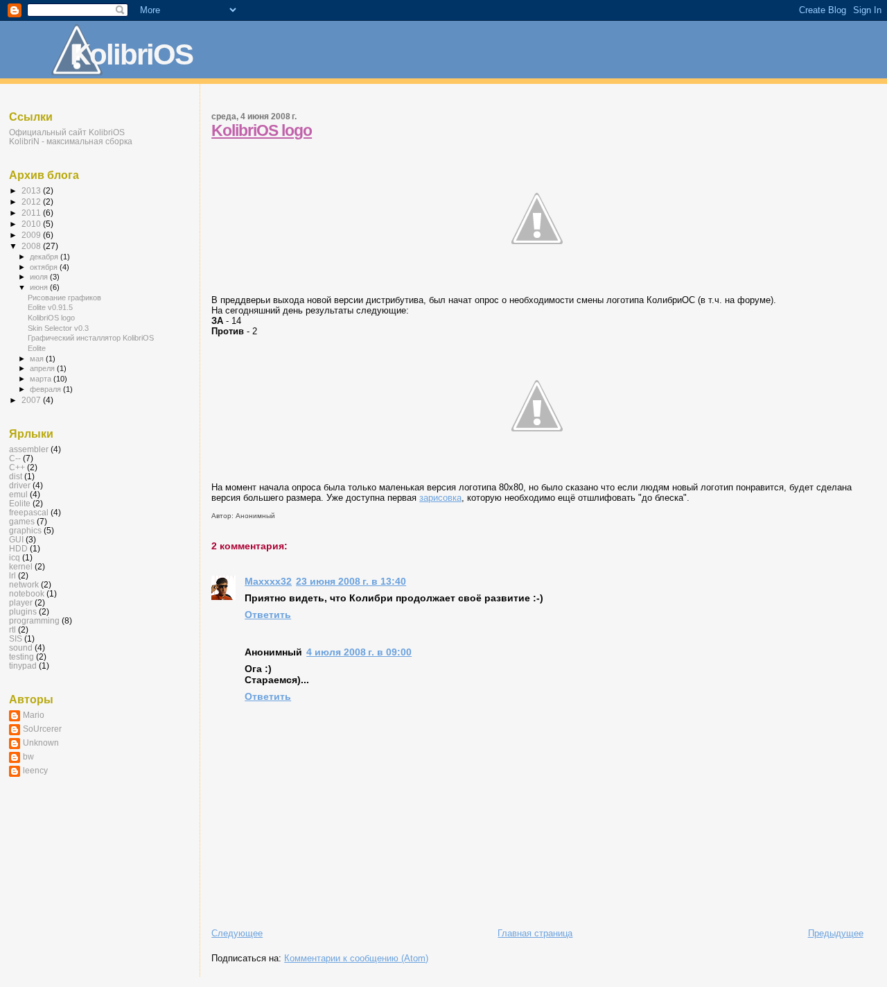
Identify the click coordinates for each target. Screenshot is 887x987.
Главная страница (535, 933)
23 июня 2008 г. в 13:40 (351, 581)
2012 (32, 201)
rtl (12, 629)
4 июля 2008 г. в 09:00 (359, 652)
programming (34, 620)
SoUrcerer (42, 728)
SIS (15, 638)
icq (14, 557)
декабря (45, 256)
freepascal (29, 512)
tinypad (23, 665)
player (21, 602)
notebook (26, 593)
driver (19, 485)
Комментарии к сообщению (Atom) (356, 958)
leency (35, 770)
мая (38, 358)
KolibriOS (131, 54)
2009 (32, 234)
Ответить (268, 614)
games (22, 521)
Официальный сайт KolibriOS (67, 132)
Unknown (41, 742)
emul (18, 494)
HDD (18, 548)
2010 (32, 223)
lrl (12, 575)
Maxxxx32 (268, 581)
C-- (15, 458)
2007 (32, 399)
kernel (21, 566)
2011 (32, 212)
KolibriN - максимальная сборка (70, 141)
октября (45, 267)
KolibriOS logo (261, 130)
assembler (29, 449)
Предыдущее (835, 933)
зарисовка (440, 497)
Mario (33, 714)
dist (15, 476)
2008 (32, 245)
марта (41, 379)
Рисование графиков (64, 297)
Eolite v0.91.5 (50, 307)
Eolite (37, 348)
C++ (17, 467)
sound (21, 647)
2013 (32, 190)
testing (21, 656)
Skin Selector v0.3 (58, 328)
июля (40, 277)
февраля (46, 389)
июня (40, 287)
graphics (25, 530)
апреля (43, 368)
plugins (23, 611)
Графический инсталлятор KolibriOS (91, 338)
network (24, 584)
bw (28, 756)
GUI (16, 539)
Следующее (237, 933)
